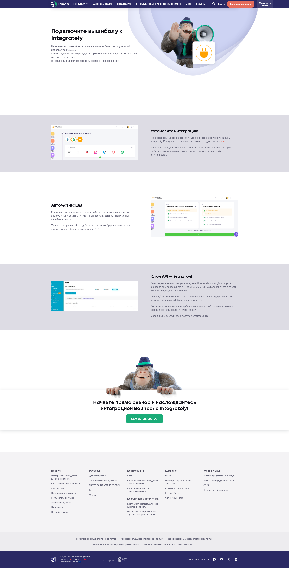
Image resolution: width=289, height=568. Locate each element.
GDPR (206, 485)
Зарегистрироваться (241, 4)
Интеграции (57, 507)
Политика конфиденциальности (219, 480)
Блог (129, 476)
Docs (91, 490)
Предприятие (124, 4)
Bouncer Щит (57, 488)
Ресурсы (200, 4)
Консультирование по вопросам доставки (158, 4)
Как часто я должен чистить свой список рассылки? (168, 544)
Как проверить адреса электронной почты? (142, 539)
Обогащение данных (61, 502)
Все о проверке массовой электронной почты (190, 539)
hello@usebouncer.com (198, 559)
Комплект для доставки (62, 498)
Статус (92, 495)
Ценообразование (102, 4)
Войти (221, 4)
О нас (188, 4)
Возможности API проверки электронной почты (116, 544)
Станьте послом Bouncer (177, 488)
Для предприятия (97, 476)
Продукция (79, 4)
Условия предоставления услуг (218, 476)
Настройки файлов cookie (216, 490)
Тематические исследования (103, 480)
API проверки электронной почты (67, 483)
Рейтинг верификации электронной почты (95, 539)
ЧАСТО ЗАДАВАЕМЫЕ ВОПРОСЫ (105, 485)
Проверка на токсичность (63, 493)
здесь (224, 141)
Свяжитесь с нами (174, 498)
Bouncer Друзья (173, 493)
